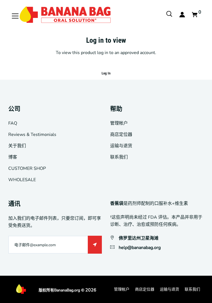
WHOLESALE (22, 180)
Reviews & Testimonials (32, 135)
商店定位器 (121, 135)
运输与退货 (121, 146)
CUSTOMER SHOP (27, 168)
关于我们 (17, 146)
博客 (12, 157)
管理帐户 (119, 123)
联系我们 (119, 157)
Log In (106, 73)
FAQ (12, 123)
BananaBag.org (67, 290)
